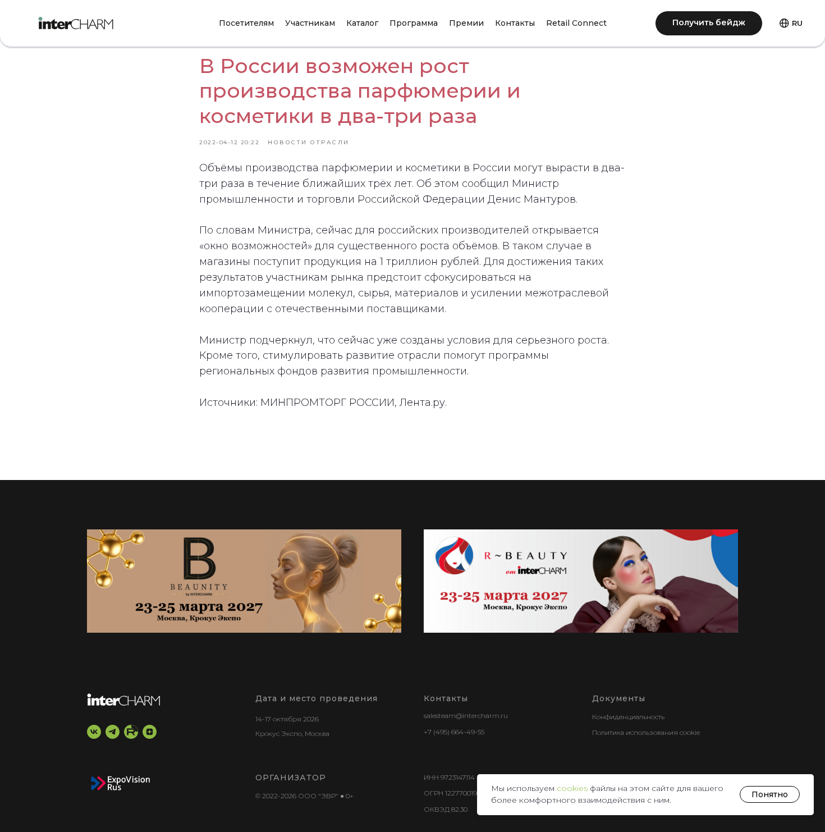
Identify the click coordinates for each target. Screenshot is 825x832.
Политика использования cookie (646, 732)
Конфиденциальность (628, 716)
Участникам (310, 23)
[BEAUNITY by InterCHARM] (244, 581)
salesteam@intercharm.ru (466, 715)
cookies (573, 788)
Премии (466, 23)
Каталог (362, 23)
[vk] (94, 732)
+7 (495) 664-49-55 (454, 732)
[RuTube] (131, 732)
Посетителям (246, 23)
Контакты (515, 23)
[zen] (150, 732)
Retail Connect (576, 23)
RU (797, 23)
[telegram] (113, 732)
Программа (413, 23)
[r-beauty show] (581, 581)
